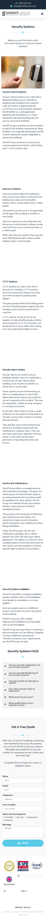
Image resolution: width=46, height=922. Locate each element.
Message (6, 825)
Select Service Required (14, 814)
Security (20, 817)
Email (5, 786)
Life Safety (9, 817)
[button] (42, 14)
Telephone (7, 795)
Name (5, 777)
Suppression (32, 817)
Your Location (9, 805)
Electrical (9, 820)
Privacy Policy (23, 907)
